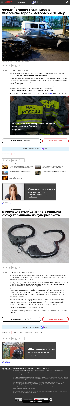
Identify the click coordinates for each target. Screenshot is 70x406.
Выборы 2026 (53, 372)
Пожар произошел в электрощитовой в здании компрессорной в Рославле (33, 125)
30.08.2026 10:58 (6, 209)
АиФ (11, 263)
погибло (50, 93)
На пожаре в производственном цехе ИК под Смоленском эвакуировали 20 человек (21, 166)
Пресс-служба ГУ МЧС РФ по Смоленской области (15, 61)
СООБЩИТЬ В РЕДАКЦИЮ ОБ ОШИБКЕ (22, 374)
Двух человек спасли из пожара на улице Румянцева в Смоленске (20, 172)
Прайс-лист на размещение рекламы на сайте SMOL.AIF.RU (29, 370)
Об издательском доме (19, 368)
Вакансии (45, 368)
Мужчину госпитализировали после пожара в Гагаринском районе (54, 172)
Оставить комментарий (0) (55, 140)
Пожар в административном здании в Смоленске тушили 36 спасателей (53, 166)
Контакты (49, 370)
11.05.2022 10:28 (5, 7)
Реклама (39, 368)
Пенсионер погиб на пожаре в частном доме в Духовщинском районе (21, 177)
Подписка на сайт (58, 370)
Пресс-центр (31, 368)
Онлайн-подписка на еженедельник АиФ (24, 372)
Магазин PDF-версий (42, 372)
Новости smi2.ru (7, 204)
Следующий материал (36, 401)
